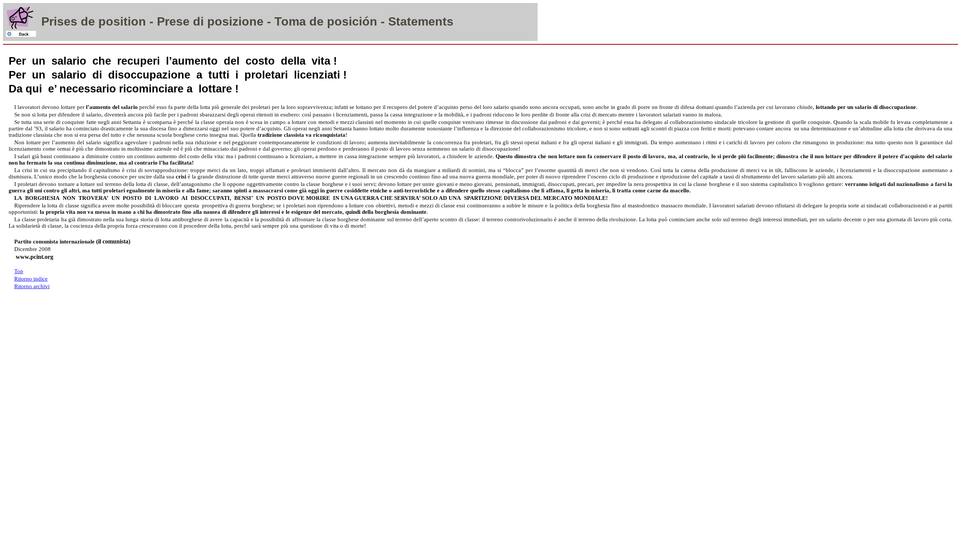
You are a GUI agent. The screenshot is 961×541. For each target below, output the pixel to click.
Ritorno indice (31, 279)
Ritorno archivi (32, 286)
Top (18, 271)
